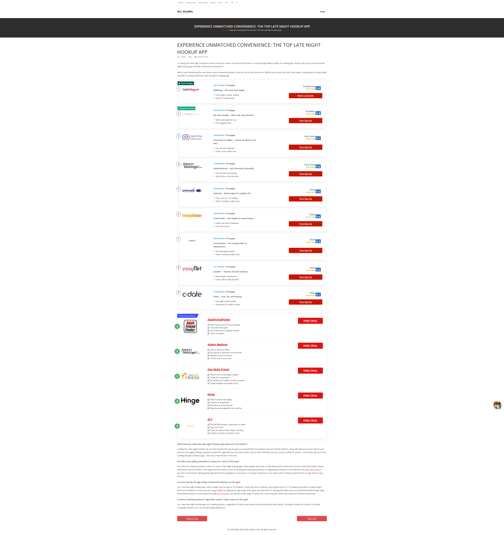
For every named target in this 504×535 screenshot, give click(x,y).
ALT (210, 419)
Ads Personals (223, 493)
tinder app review (312, 469)
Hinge (211, 394)
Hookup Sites (191, 2)
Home (181, 2)
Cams (220, 2)
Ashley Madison (217, 344)
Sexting (212, 2)
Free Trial (310, 320)
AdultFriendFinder (219, 319)
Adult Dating (202, 2)
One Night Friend (218, 369)
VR (232, 2)
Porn (227, 2)
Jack (190, 57)
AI (236, 2)
